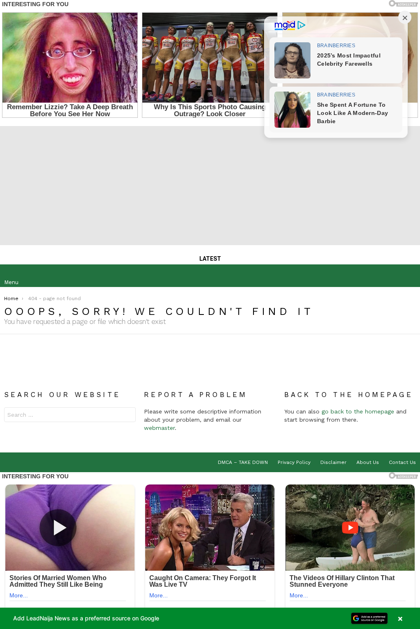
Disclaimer (333, 462)
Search (127, 415)
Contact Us (402, 462)
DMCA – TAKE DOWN (243, 462)
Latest (210, 258)
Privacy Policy (294, 462)
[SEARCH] (409, 276)
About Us (367, 462)
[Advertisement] (210, 183)
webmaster (159, 428)
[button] (210, 618)
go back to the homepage (358, 411)
